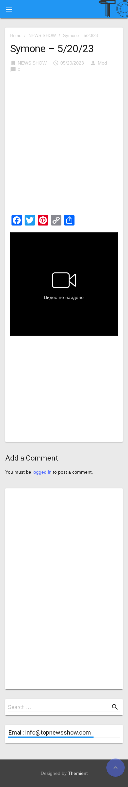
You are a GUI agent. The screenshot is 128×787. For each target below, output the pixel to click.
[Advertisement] (64, 146)
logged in (42, 472)
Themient (78, 773)
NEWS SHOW (42, 35)
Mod (102, 63)
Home (15, 35)
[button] (9, 9)
